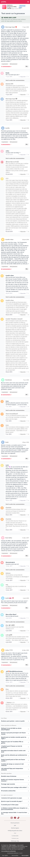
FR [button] (28, 2)
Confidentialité (15, 835)
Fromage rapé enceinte (8, 784)
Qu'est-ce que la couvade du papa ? (11, 801)
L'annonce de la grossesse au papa (11, 798)
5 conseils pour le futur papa (9, 804)
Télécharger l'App (22, 6)
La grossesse (5, 63)
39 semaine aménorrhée (8, 790)
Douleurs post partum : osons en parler (13, 721)
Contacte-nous (15, 838)
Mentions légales (15, 828)
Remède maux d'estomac (8, 776)
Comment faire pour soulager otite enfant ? (14, 787)
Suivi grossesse (13, 63)
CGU (15, 833)
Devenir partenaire (15, 822)
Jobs (15, 825)
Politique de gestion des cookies (15, 830)
